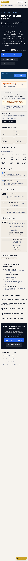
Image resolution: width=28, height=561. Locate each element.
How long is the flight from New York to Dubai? (12, 318)
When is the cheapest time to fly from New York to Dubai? (12, 314)
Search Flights (18, 75)
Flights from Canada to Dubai (9, 358)
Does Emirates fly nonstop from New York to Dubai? (13, 299)
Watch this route (8, 63)
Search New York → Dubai (10, 54)
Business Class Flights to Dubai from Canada (13, 364)
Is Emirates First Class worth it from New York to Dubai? (12, 309)
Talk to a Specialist (11, 59)
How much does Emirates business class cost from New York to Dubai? (13, 304)
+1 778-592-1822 (23, 6)
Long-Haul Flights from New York (10, 361)
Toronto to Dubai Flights (8, 355)
